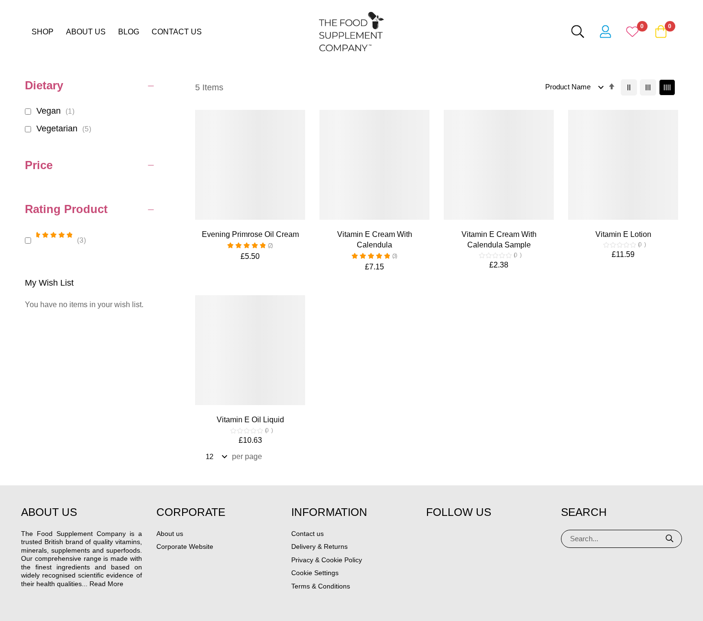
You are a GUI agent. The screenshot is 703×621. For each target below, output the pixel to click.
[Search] (670, 538)
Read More (106, 584)
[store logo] (351, 31)
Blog (128, 32)
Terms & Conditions (320, 586)
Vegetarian (65, 128)
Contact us (177, 32)
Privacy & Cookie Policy (326, 560)
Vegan (57, 111)
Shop (43, 32)
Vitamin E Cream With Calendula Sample (499, 239)
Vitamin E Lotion (623, 234)
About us (86, 32)
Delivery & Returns (319, 546)
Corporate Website (184, 546)
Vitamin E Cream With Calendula (374, 239)
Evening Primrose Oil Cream (250, 234)
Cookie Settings (315, 573)
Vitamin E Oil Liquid (250, 420)
